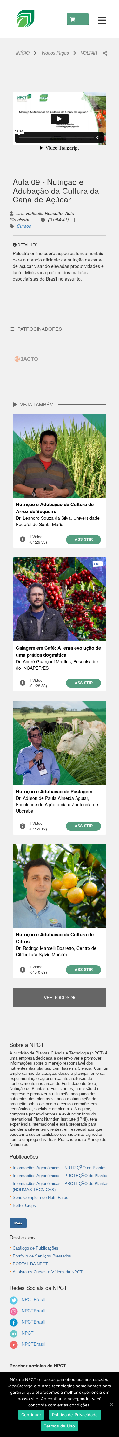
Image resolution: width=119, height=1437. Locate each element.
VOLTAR (89, 53)
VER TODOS (57, 997)
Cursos (24, 226)
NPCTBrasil (33, 1299)
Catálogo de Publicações (35, 1248)
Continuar (31, 1414)
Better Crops (24, 1205)
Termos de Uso (59, 1425)
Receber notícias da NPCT (38, 1365)
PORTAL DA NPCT (30, 1264)
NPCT (28, 1333)
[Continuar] (111, 1404)
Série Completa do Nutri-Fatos (40, 1197)
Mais (18, 1223)
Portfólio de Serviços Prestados (42, 1256)
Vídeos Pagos (55, 53)
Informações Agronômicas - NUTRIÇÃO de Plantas (60, 1167)
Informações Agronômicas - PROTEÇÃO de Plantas (61, 1175)
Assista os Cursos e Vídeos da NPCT (48, 1272)
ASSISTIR (84, 539)
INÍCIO (23, 53)
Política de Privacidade (75, 1414)
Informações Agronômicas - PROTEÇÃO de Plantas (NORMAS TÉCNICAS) (61, 1186)
